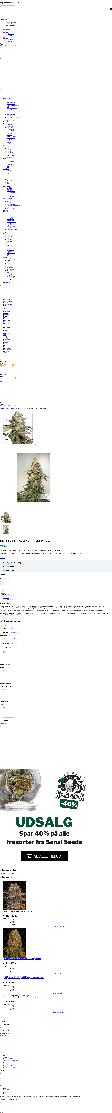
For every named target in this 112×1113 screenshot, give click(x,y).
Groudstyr (6, 169)
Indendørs (9, 101)
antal (1, 578)
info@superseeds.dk (6, 1033)
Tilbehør (9, 167)
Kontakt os (6, 1055)
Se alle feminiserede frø (13, 108)
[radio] (7, 578)
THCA (5, 154)
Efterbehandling (11, 170)
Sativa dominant (11, 104)
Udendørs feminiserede (13, 105)
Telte (8, 183)
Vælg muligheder (58, 926)
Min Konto (6, 1089)
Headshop (6, 158)
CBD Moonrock (11, 149)
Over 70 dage (13, 643)
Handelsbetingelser (8, 1058)
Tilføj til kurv (5, 595)
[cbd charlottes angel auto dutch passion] (17, 444)
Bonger (8, 160)
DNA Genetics (10, 129)
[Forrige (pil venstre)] (0, 1112)
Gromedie (9, 172)
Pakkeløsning (10, 179)
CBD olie (9, 151)
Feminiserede (6, 98)
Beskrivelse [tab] (6, 598)
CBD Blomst (10, 146)
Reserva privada (11, 138)
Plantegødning (10, 180)
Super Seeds (10, 142)
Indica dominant (11, 102)
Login (4, 1088)
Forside (2, 408)
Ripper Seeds (10, 139)
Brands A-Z (6, 123)
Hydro (8, 175)
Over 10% (12, 638)
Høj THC (9, 99)
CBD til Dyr (10, 152)
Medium (12, 647)
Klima (8, 176)
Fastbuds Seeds (11, 132)
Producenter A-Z (7, 304)
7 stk (11, 628)
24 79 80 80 (4, 1030)
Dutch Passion (10, 130)
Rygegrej (9, 163)
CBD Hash (9, 148)
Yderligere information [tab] (9, 599)
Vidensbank (6, 1057)
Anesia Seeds (10, 124)
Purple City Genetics (12, 136)
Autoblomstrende (7, 110)
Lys (7, 177)
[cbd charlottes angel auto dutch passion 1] (33, 510)
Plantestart (9, 182)
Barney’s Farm (10, 126)
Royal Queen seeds (12, 141)
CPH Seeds (10, 127)
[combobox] (7, 45)
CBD (8, 107)
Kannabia (9, 135)
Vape (8, 166)
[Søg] (0, 47)
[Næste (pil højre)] (2, 1112)
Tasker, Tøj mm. (11, 164)
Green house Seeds (11, 133)
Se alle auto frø (10, 120)
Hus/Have (9, 173)
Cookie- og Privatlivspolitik (10, 1060)
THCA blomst (10, 155)
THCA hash (10, 157)
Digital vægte (10, 161)
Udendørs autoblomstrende (13, 117)
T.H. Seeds (9, 144)
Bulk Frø (5, 121)
